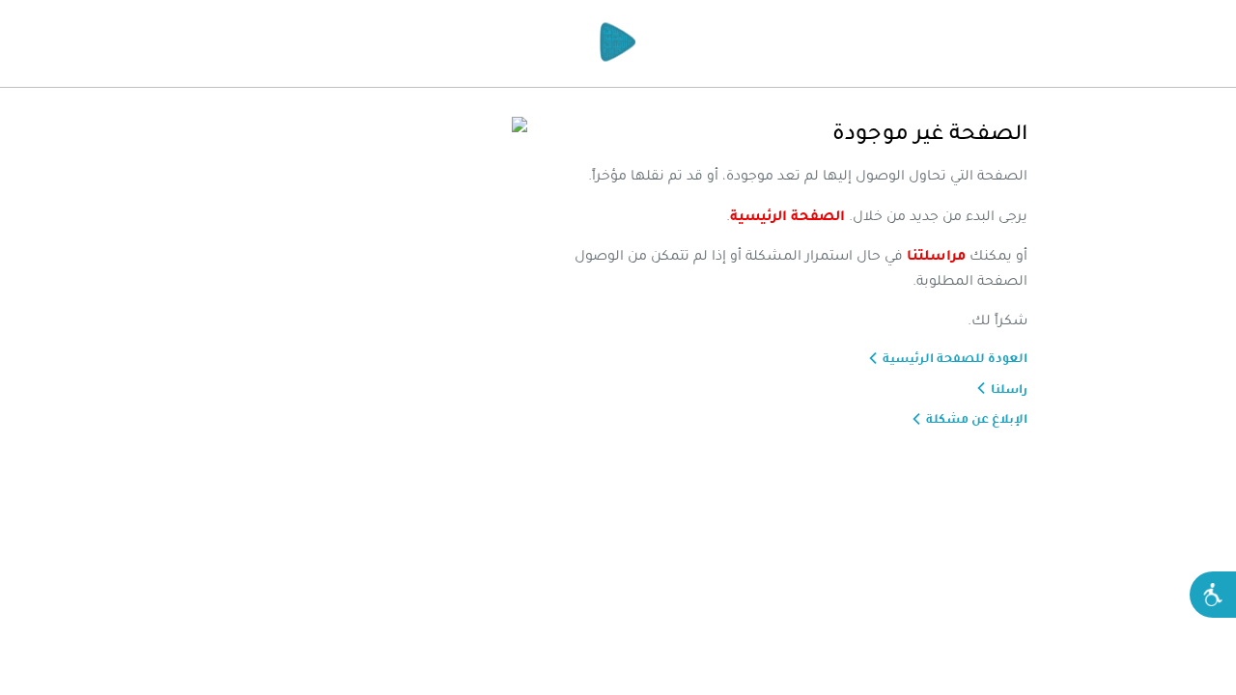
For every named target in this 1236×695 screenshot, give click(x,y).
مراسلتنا (936, 254)
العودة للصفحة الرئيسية (955, 358)
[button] (1213, 594)
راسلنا (1009, 389)
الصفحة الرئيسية (787, 215)
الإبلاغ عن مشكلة (976, 419)
